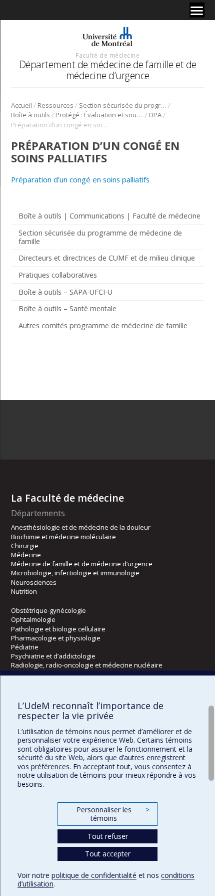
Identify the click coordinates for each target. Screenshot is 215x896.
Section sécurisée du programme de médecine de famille (122, 105)
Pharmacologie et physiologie (55, 637)
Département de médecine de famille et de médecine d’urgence (107, 70)
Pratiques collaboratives (57, 275)
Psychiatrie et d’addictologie (53, 655)
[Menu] (197, 10)
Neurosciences (33, 582)
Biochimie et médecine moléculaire (63, 536)
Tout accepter (107, 853)
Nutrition (24, 591)
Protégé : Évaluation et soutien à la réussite (99, 114)
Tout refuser (108, 836)
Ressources (56, 105)
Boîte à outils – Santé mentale (67, 308)
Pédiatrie (24, 646)
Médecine (26, 554)
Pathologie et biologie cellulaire (58, 628)
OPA (155, 114)
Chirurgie (24, 545)
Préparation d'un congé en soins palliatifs (80, 179)
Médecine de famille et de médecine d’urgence (81, 563)
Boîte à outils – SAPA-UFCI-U (65, 292)
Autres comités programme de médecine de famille (103, 325)
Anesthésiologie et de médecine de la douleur (80, 527)
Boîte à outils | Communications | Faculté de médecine (109, 215)
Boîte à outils (30, 114)
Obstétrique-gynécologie (48, 610)
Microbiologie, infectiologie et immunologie (75, 572)
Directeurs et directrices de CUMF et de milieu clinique (106, 258)
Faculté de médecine (108, 55)
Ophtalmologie (33, 619)
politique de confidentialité (94, 875)
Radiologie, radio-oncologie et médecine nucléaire (86, 664)
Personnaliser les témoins (113, 814)
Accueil (21, 105)
